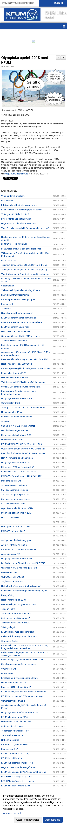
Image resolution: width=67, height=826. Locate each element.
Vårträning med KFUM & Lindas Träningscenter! (23, 382)
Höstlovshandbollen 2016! (13, 600)
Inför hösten (7, 200)
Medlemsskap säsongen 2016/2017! (18, 604)
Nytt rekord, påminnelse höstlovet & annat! (21, 586)
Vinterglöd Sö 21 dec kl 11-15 (15, 214)
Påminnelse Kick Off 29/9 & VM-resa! (18, 471)
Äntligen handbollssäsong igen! (16, 540)
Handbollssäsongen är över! (14, 430)
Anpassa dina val (12, 813)
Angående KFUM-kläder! (12, 581)
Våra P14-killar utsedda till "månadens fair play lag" (25, 228)
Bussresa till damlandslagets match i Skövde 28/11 (25, 359)
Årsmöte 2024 (7, 308)
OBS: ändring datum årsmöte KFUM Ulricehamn (23, 448)
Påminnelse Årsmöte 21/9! (13, 373)
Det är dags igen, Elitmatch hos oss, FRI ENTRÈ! (23, 563)
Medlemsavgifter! (9, 749)
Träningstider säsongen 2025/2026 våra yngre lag (24, 269)
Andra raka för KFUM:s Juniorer (16, 613)
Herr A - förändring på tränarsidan (17, 458)
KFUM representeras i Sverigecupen (18, 299)
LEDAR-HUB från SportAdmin (15, 295)
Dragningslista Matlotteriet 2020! (16, 398)
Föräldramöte (7, 304)
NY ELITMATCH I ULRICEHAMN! (15, 331)
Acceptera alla (52, 819)
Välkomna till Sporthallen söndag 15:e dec (21, 290)
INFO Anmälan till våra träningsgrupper (19, 205)
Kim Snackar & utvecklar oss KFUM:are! (19, 678)
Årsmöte (5, 421)
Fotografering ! (8, 595)
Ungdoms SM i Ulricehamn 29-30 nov (18, 223)
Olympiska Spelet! (9, 641)
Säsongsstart (7, 285)
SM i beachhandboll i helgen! (14, 490)
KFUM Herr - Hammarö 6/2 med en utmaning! (22, 696)
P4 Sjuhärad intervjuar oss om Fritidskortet (21, 249)
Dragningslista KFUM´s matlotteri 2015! (19, 712)
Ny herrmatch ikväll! (10, 740)
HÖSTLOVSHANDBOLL (12, 517)
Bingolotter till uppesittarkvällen (16, 219)
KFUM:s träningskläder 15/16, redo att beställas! (23, 772)
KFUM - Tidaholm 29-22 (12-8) (15, 753)
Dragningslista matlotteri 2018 (15, 462)
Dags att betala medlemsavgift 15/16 (18, 767)
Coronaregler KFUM (10, 403)
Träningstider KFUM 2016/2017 (15, 622)
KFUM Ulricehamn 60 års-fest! (15, 327)
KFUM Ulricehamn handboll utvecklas (18, 318)
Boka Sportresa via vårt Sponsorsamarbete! (21, 322)
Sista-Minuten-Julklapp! (12, 726)
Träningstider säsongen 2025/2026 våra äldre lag (24, 265)
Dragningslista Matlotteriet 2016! (16, 558)
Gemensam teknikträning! (13, 701)
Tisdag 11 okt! (8, 609)
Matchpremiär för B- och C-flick (16, 526)
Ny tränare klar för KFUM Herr (14, 377)
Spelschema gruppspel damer (15, 499)
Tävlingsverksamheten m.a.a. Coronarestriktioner (24, 407)
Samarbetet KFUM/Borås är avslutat (18, 426)
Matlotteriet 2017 (9, 572)
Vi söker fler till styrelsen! (13, 196)
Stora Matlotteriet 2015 (12, 735)
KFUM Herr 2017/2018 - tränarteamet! (18, 549)
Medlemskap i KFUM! (11, 481)
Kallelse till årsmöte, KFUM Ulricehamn (19, 636)
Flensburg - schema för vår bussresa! (18, 664)
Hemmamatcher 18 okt (12, 412)
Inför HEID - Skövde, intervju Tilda (16, 776)
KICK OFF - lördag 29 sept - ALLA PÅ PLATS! (21, 476)
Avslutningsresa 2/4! (10, 554)
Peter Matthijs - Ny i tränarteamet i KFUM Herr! (22, 659)
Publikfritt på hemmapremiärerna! (16, 416)
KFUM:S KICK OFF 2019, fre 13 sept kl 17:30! (21, 444)
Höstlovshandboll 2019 (12, 439)
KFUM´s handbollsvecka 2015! (15, 785)
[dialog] (33, 807)
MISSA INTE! (7, 673)
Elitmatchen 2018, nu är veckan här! (17, 467)
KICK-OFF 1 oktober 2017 (13, 531)
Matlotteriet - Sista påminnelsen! (16, 721)
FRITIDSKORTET (8, 260)
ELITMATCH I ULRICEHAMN (14, 244)
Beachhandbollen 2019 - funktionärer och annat (23, 453)
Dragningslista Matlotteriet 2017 (16, 513)
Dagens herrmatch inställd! (13, 682)
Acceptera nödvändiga (27, 819)
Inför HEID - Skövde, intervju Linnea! (17, 781)
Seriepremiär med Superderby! (15, 618)
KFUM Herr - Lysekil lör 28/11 (14, 744)
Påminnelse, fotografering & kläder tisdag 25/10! (24, 590)
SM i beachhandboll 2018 (13, 503)
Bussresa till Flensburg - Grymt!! (16, 687)
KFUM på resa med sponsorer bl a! (17, 632)
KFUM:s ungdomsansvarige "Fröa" (17, 763)
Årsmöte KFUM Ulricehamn (14, 340)
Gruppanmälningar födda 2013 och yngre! (20, 336)
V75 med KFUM (8, 669)
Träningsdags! (8, 627)
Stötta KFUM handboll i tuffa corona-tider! (20, 387)
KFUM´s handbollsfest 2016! (14, 717)
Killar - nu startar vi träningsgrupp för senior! (21, 209)
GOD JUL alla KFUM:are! (12, 577)
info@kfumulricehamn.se (16, 173)
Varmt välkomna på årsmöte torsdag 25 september (25, 274)
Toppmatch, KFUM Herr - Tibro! (15, 731)
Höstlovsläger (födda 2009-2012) (17, 364)
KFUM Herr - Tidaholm (11, 758)
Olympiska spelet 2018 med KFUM (17, 508)
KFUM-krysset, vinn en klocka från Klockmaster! (23, 691)
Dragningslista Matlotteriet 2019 (16, 435)
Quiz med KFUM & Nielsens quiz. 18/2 (19, 568)
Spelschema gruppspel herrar (15, 494)
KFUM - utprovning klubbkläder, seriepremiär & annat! (26, 368)
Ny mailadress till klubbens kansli (17, 313)
